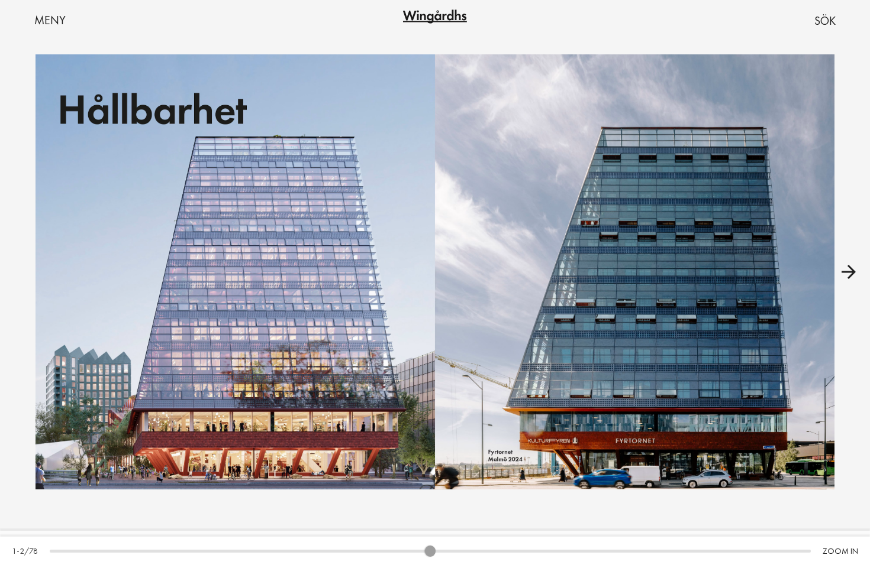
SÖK (825, 21)
